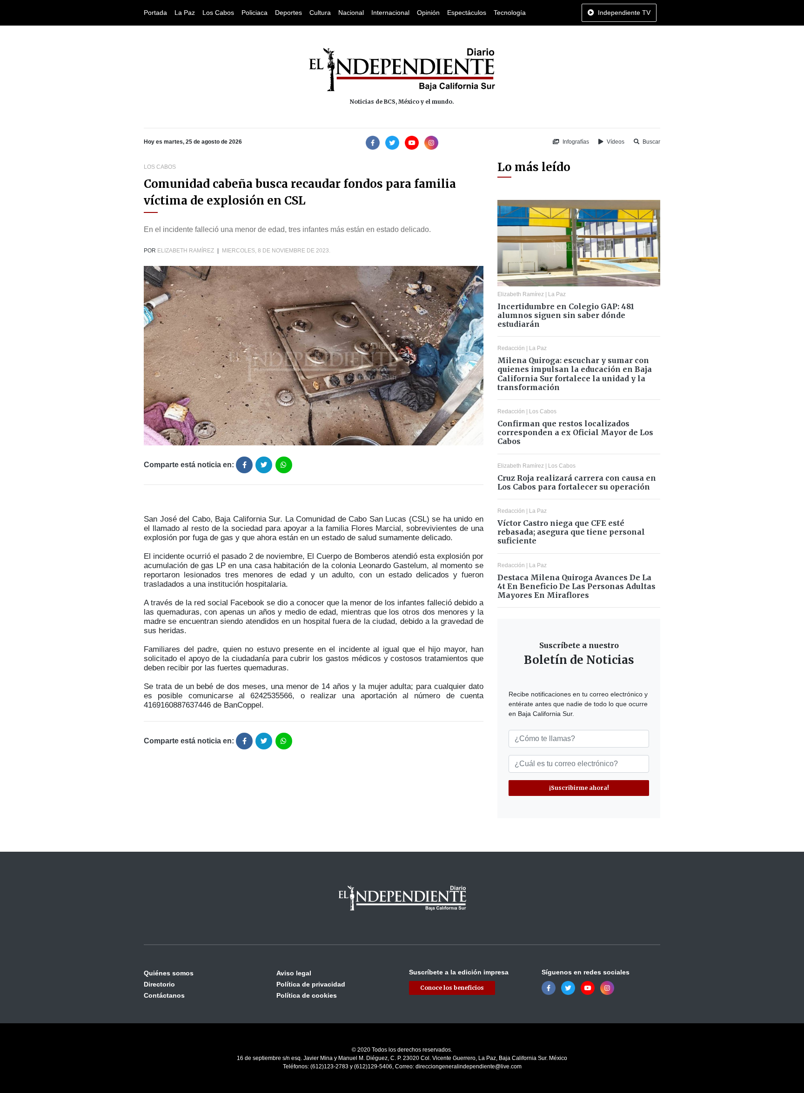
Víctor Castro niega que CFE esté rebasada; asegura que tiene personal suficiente (571, 531)
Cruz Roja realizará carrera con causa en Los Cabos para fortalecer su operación (576, 482)
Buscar (650, 142)
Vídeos (614, 142)
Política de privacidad (310, 984)
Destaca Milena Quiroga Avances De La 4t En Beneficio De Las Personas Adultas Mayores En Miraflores (576, 586)
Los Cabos (218, 12)
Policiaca (254, 12)
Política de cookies (306, 995)
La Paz (184, 12)
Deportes (288, 12)
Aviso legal (293, 973)
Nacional (351, 12)
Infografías (575, 142)
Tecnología (510, 12)
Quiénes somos (169, 973)
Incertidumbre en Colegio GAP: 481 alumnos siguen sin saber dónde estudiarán (565, 315)
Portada (155, 12)
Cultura (320, 12)
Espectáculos (466, 12)
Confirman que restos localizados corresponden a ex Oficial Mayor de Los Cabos (575, 432)
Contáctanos (164, 995)
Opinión (428, 12)
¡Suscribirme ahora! (579, 787)
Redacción (511, 348)
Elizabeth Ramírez (185, 250)
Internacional (390, 12)
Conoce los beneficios (452, 987)
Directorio (159, 984)
